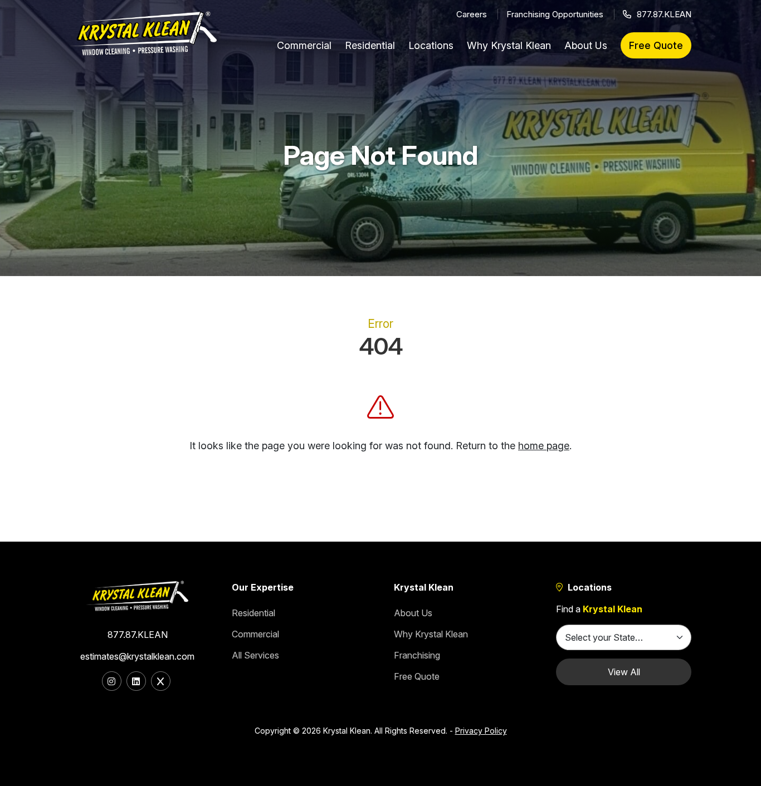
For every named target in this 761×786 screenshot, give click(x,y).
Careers (471, 14)
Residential (370, 45)
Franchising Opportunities (554, 14)
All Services (255, 655)
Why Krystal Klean (509, 45)
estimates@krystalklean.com (137, 656)
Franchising (417, 655)
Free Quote (656, 45)
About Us (585, 45)
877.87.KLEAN (664, 14)
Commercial (304, 45)
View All (624, 671)
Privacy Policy (481, 730)
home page (543, 445)
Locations (430, 45)
